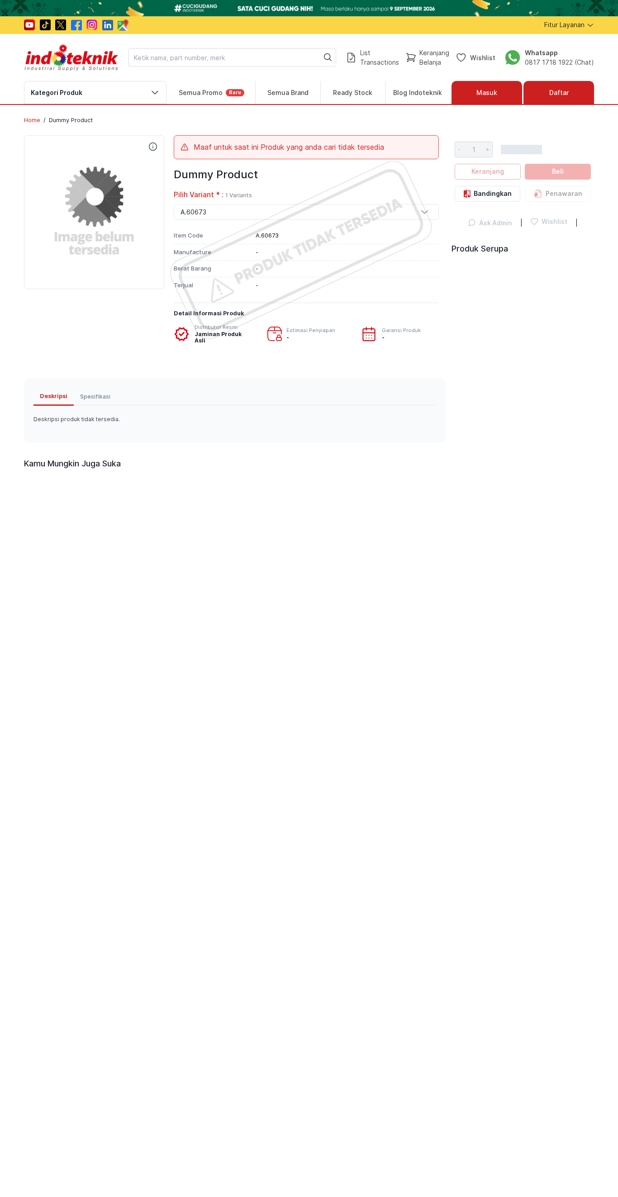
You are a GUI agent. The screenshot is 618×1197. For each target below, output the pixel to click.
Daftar (559, 92)
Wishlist (482, 57)
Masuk (486, 92)
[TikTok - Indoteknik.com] (45, 24)
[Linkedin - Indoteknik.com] (107, 24)
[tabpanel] (234, 419)
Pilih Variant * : (213, 194)
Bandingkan (493, 193)
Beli (558, 171)
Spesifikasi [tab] (95, 396)
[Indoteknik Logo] (71, 57)
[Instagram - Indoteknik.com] (91, 24)
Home (32, 120)
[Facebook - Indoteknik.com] (76, 24)
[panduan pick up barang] (309, 8)
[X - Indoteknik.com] (60, 24)
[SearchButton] (328, 57)
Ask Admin (495, 223)
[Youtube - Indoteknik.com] (29, 24)
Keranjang (487, 171)
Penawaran (564, 193)
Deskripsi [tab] (53, 396)
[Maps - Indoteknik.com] (123, 25)
